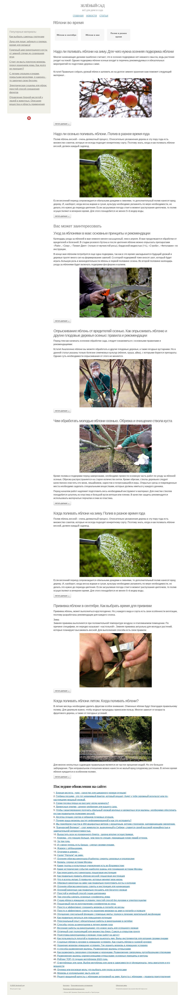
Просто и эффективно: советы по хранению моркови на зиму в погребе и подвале (101, 910)
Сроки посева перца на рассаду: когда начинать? (82, 803)
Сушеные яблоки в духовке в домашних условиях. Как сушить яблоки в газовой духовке (104, 941)
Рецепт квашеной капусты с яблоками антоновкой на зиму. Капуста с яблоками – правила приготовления (113, 976)
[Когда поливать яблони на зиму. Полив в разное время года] (115, 553)
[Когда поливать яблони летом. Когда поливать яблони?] (115, 738)
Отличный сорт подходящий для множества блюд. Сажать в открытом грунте (98, 931)
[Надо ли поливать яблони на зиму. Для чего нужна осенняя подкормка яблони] (115, 97)
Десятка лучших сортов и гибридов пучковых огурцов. (85, 817)
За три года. (63, 841)
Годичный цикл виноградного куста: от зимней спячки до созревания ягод (28, 53)
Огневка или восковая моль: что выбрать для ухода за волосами (92, 969)
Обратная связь (121, 985)
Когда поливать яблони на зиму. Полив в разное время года (99, 513)
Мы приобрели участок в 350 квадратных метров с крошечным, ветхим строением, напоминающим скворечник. (115, 824)
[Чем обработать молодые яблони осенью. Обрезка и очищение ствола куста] (115, 449)
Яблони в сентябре (66, 34)
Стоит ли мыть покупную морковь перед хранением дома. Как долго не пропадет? (27, 65)
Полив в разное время (119, 35)
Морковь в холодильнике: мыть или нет (78, 973)
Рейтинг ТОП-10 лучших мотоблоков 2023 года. (82, 959)
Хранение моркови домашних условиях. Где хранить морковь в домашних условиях (102, 945)
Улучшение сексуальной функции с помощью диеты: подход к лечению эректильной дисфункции (109, 914)
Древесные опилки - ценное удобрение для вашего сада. (86, 806)
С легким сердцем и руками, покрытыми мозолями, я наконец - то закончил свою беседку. (27, 77)
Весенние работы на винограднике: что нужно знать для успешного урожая (97, 928)
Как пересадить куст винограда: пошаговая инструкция (86, 872)
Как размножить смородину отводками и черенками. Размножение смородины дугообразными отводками (114, 952)
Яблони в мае (93, 34)
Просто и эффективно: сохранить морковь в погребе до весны (90, 907)
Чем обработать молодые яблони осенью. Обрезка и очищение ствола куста (112, 421)
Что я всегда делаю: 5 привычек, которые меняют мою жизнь (90, 879)
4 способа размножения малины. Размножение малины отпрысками (94, 948)
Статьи (103, 15)
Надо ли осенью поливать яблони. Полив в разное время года (101, 134)
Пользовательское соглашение (82, 985)
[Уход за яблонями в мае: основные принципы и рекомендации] (115, 292)
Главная (78, 15)
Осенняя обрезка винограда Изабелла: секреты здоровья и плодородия (95, 858)
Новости (91, 15)
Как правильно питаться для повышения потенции (84, 917)
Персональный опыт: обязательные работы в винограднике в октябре (95, 921)
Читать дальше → (62, 124)
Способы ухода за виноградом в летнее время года (85, 924)
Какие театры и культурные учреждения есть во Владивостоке (90, 865)
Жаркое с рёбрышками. (70, 848)
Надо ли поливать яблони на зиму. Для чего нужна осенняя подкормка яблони (113, 51)
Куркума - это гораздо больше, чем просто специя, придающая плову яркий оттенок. (102, 837)
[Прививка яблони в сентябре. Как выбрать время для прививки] (115, 660)
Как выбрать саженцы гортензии (26, 36)
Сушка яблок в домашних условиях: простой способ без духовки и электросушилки (101, 900)
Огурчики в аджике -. (68, 851)
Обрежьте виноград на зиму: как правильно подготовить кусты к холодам (96, 882)
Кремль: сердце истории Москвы (74, 862)
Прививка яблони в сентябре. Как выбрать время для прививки (102, 606)
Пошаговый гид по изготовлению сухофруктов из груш (86, 903)
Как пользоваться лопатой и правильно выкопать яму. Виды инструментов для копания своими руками (112, 938)
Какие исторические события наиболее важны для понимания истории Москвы (99, 869)
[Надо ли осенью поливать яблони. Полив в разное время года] (115, 173)
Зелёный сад (92, 5)
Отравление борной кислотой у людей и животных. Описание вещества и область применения (27, 100)
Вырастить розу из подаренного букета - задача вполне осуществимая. (95, 834)
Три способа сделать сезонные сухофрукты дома (83, 896)
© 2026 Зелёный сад (17, 985)
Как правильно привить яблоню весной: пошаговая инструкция (91, 876)
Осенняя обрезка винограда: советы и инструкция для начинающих (93, 886)
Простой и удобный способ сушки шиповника (81, 893)
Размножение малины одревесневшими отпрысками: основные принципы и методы (102, 955)
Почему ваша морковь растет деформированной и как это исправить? (93, 820)
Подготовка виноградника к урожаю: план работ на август (88, 934)
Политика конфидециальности (73, 989)
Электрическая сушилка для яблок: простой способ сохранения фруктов (28, 89)
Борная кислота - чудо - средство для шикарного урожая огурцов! (91, 792)
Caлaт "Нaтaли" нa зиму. (70, 855)
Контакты (66, 985)
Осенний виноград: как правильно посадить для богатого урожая (92, 889)
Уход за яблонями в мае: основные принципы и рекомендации (101, 233)
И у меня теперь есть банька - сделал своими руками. (86, 844)
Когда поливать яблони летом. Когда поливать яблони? (95, 701)
